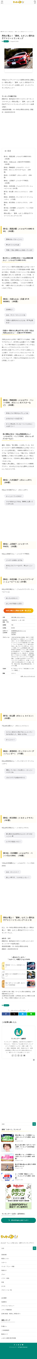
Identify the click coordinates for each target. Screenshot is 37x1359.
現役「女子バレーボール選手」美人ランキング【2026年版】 (15, 984)
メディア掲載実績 (6, 1310)
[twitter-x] (15, 1055)
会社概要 (4, 1298)
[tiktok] (21, 1055)
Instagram (13, 632)
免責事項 (4, 1302)
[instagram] (18, 1055)
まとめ (3, 1286)
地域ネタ (4, 1270)
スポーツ (6, 41)
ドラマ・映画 (5, 1278)
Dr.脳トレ (4, 1326)
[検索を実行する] (34, 1124)
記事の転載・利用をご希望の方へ (11, 1313)
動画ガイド (4, 1334)
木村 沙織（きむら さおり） (18, 617)
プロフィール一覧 (6, 1290)
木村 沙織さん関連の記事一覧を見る (18, 610)
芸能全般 (4, 1254)
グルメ (3, 1274)
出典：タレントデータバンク (28, 676)
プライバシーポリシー (7, 1306)
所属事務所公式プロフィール (18, 631)
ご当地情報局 (5, 1330)
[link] (13, 1055)
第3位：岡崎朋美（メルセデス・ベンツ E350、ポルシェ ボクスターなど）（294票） (17, 169)
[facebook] (14, 1345)
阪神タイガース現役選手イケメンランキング (15, 975)
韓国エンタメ (5, 1258)
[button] (6, 1013)
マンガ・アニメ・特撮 (7, 1266)
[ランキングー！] (18, 2)
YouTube (13, 634)
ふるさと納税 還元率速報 (8, 1338)
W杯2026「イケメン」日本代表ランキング (15, 966)
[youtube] (24, 1055)
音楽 (2, 1282)
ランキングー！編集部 (18, 1038)
